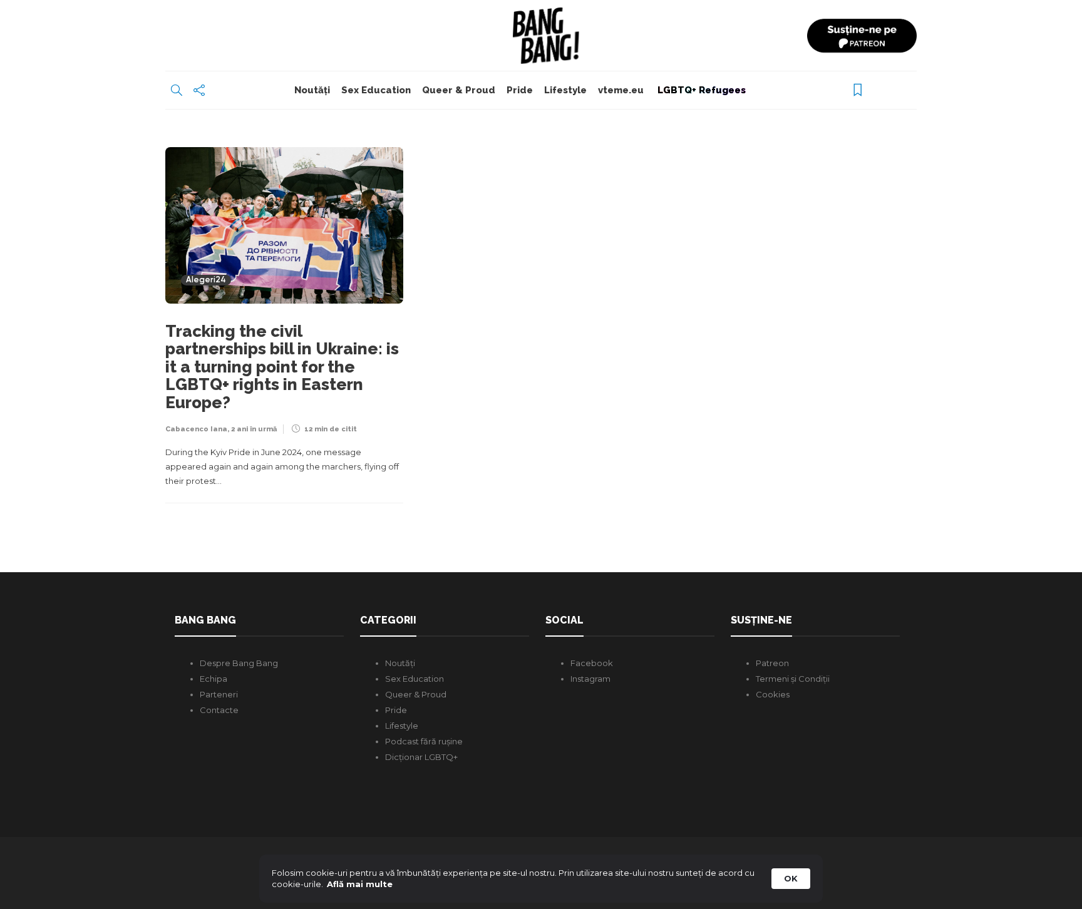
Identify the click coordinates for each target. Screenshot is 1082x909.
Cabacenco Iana (196, 429)
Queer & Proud (458, 90)
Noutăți (312, 90)
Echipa (213, 679)
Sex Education (376, 90)
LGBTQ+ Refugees (700, 90)
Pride (520, 90)
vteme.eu (621, 90)
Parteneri (219, 694)
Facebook (591, 663)
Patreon (772, 663)
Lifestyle (565, 90)
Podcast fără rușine (424, 741)
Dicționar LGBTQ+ (421, 757)
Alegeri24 (206, 280)
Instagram (590, 679)
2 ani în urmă (254, 429)
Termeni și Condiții (793, 679)
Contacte (219, 710)
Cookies (773, 694)
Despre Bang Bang (239, 663)
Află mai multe (360, 884)
